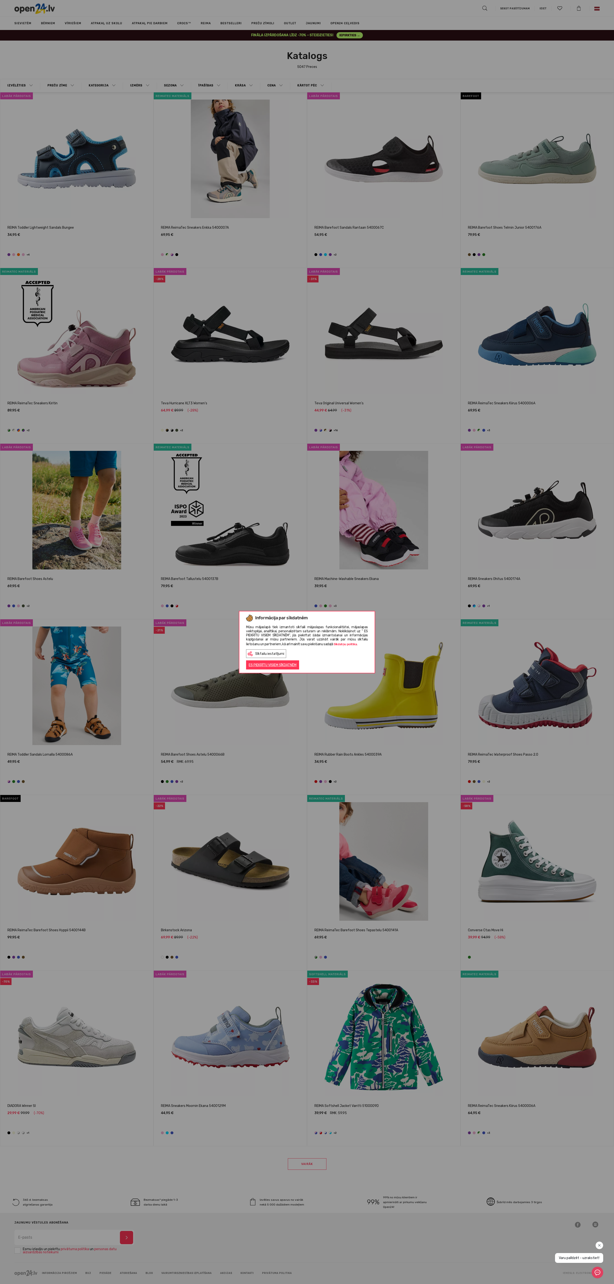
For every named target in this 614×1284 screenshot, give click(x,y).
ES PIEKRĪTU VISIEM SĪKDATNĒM (272, 665)
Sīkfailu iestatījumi (269, 654)
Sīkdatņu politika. (346, 644)
